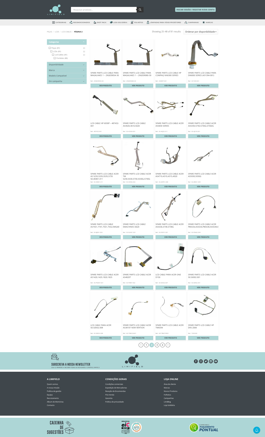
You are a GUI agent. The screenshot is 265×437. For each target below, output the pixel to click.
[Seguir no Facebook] (196, 361)
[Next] (168, 345)
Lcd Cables (66, 31)
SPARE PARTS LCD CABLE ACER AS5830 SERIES (170, 124)
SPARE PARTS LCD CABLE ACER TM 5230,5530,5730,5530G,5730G (137, 176)
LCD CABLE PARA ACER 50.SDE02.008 (101, 326)
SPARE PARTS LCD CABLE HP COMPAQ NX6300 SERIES (168, 74)
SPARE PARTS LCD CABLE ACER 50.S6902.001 (202, 275)
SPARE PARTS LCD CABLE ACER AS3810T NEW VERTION (137, 326)
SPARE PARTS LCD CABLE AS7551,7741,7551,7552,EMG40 (105, 225)
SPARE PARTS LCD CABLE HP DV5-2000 (201, 326)
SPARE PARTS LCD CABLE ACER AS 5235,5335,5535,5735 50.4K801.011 (105, 176)
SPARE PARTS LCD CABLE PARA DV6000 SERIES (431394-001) (202, 74)
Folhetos (138, 22)
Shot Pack (101, 22)
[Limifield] (56, 9)
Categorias (61, 22)
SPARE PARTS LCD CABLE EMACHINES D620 (134, 225)
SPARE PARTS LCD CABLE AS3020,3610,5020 (134, 124)
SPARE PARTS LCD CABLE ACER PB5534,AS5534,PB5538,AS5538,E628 (205, 225)
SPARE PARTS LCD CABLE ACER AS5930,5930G (202, 175)
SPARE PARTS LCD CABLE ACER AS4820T (137, 275)
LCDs (57, 31)
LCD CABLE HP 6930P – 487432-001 (105, 124)
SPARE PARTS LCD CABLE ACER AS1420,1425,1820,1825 (105, 275)
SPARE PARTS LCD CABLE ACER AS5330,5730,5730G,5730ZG (202, 124)
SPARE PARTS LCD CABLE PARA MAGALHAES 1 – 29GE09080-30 (137, 74)
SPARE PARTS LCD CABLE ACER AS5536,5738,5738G (170, 225)
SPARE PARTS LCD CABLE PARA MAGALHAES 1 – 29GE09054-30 (105, 74)
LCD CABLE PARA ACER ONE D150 (168, 275)
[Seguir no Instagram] (201, 361)
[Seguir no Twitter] (206, 361)
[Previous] (141, 345)
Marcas (209, 22)
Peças (49, 31)
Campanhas (193, 22)
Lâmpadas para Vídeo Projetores (165, 22)
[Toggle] (84, 41)
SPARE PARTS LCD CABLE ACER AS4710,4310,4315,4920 (170, 175)
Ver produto (105, 86)
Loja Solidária (120, 22)
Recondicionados (81, 22)
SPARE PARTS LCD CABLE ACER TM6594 (170, 326)
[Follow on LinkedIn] (211, 361)
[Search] (140, 9)
